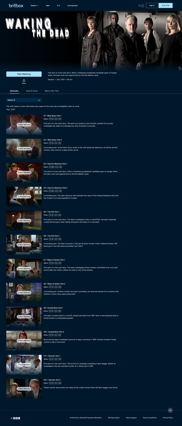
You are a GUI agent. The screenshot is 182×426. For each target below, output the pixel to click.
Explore (34, 6)
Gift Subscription (114, 418)
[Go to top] (170, 410)
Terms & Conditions (150, 418)
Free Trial (165, 5)
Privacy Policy (168, 418)
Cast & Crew (31, 91)
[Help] (143, 5)
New (48, 6)
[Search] (139, 5)
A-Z (58, 6)
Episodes (14, 91)
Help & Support (131, 418)
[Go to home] (15, 418)
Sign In (152, 5)
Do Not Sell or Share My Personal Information (86, 418)
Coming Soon (72, 6)
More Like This (52, 91)
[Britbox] (16, 5)
